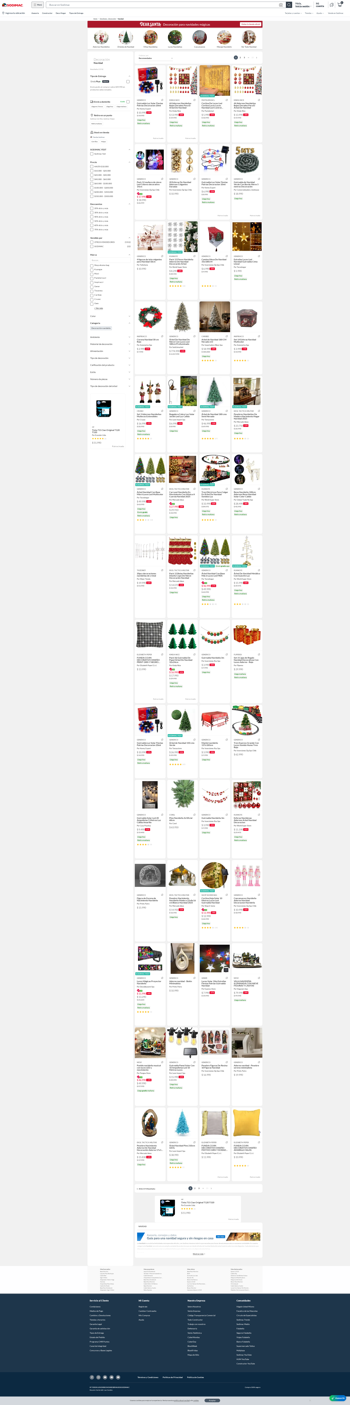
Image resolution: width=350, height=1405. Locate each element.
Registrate (143, 1306)
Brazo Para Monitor (237, 1282)
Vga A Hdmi (103, 1277)
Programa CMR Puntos (99, 1341)
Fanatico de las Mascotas (247, 1311)
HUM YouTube (243, 1359)
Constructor (47, 13)
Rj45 (188, 1273)
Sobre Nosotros (194, 1306)
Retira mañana (96, 124)
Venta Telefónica (195, 1333)
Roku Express (148, 1290)
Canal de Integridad (98, 1346)
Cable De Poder (105, 1286)
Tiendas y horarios (97, 1320)
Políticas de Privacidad (173, 1377)
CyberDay (192, 1341)
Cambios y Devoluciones (100, 1315)
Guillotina (190, 1286)
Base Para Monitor (149, 1282)
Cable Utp (234, 1273)
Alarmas (102, 1282)
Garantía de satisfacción (100, 1328)
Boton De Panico (192, 1279)
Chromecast (234, 1284)
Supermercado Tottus (246, 1346)
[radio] (170, 286)
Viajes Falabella (243, 1337)
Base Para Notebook (106, 1288)
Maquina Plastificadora (238, 1277)
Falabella (240, 1328)
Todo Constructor (195, 1320)
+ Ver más (98, 308)
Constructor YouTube (246, 1363)
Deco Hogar (61, 13)
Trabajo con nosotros (196, 1324)
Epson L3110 (191, 1282)
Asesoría (35, 13)
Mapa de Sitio (193, 1355)
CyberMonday (194, 1337)
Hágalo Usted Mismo (245, 1306)
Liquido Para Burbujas (107, 1273)
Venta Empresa (194, 1311)
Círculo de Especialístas (247, 1315)
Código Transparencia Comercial (201, 1315)
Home (95, 19)
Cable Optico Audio (150, 1288)
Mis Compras (144, 1315)
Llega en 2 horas (97, 106)
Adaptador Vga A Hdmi (107, 1290)
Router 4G (190, 1277)
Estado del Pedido (97, 1337)
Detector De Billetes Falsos (239, 1275)
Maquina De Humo (236, 1279)
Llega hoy (109, 106)
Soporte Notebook (149, 1271)
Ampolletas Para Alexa (107, 1284)
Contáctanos (95, 1306)
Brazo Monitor (191, 1288)
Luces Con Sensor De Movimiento (240, 1288)
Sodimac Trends (243, 1320)
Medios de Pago (96, 1311)
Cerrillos (94, 142)
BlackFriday (193, 1350)
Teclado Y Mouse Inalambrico (153, 1273)
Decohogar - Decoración (108, 19)
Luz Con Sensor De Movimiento (196, 1284)
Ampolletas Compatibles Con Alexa (153, 1277)
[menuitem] (292, 13)
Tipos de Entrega (76, 13)
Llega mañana (121, 106)
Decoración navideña (101, 328)
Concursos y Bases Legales (101, 1350)
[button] (169, 5)
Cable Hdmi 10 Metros (151, 1284)
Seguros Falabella (244, 1333)
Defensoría (192, 1328)
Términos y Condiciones (148, 1377)
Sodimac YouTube (244, 1355)
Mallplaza (241, 1350)
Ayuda (141, 1320)
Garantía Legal (96, 1324)
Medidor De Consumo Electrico (240, 1290)
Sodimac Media (243, 1324)
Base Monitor (104, 1271)
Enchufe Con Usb (192, 1275)
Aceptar (212, 1400)
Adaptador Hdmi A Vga (107, 1279)
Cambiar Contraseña (147, 1311)
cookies (196, 1400)
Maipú (103, 142)
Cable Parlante (148, 1275)
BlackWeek (192, 1346)
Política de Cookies (195, 1377)
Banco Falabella (243, 1341)
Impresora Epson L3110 (194, 1290)
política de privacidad (182, 1400)
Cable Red (103, 1275)
